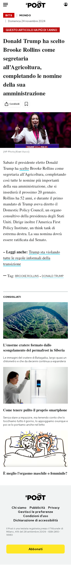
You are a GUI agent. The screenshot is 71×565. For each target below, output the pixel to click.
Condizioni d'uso (35, 516)
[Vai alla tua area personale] (66, 4)
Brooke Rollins (27, 276)
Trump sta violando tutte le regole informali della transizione (31, 257)
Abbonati (36, 549)
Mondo (25, 15)
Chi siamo (19, 508)
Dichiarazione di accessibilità (35, 520)
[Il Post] (35, 4)
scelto (24, 168)
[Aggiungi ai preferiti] (26, 104)
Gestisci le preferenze (35, 512)
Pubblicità (37, 508)
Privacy (54, 508)
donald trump (53, 276)
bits (8, 15)
